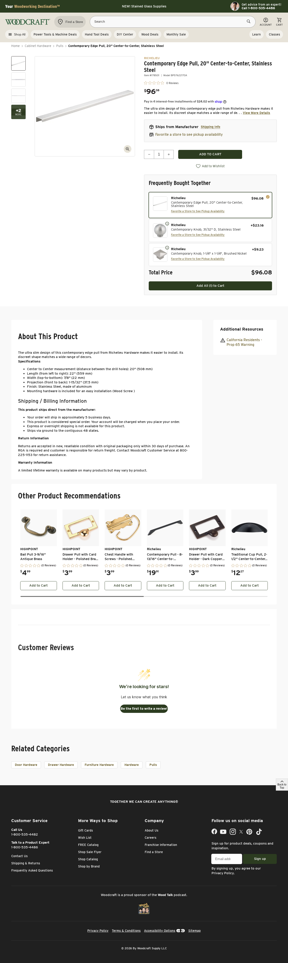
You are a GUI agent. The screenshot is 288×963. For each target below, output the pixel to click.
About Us (151, 830)
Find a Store (154, 852)
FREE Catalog (88, 845)
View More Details (256, 113)
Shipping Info (210, 127)
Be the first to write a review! (144, 709)
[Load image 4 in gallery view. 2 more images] (18, 112)
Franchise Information (161, 845)
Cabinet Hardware (38, 46)
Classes (274, 34)
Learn (256, 34)
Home (15, 46)
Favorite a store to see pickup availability (189, 134)
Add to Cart (38, 585)
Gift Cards (85, 830)
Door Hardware (26, 765)
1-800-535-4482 (24, 834)
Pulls (59, 46)
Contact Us (19, 856)
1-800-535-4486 (24, 847)
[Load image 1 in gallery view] (18, 63)
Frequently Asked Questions (32, 870)
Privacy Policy (223, 873)
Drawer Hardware (61, 765)
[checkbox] (210, 205)
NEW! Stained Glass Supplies (144, 6)
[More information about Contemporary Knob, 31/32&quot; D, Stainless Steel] (167, 223)
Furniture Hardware (99, 765)
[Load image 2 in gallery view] (18, 79)
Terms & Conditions (126, 930)
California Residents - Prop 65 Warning (244, 342)
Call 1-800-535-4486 (258, 8)
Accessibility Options (159, 930)
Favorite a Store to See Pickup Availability (198, 211)
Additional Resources (241, 329)
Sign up (260, 859)
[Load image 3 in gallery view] (18, 96)
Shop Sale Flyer (89, 852)
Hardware (131, 765)
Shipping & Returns (25, 863)
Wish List (85, 837)
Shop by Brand (89, 866)
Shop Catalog (88, 859)
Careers (150, 837)
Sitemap (194, 930)
